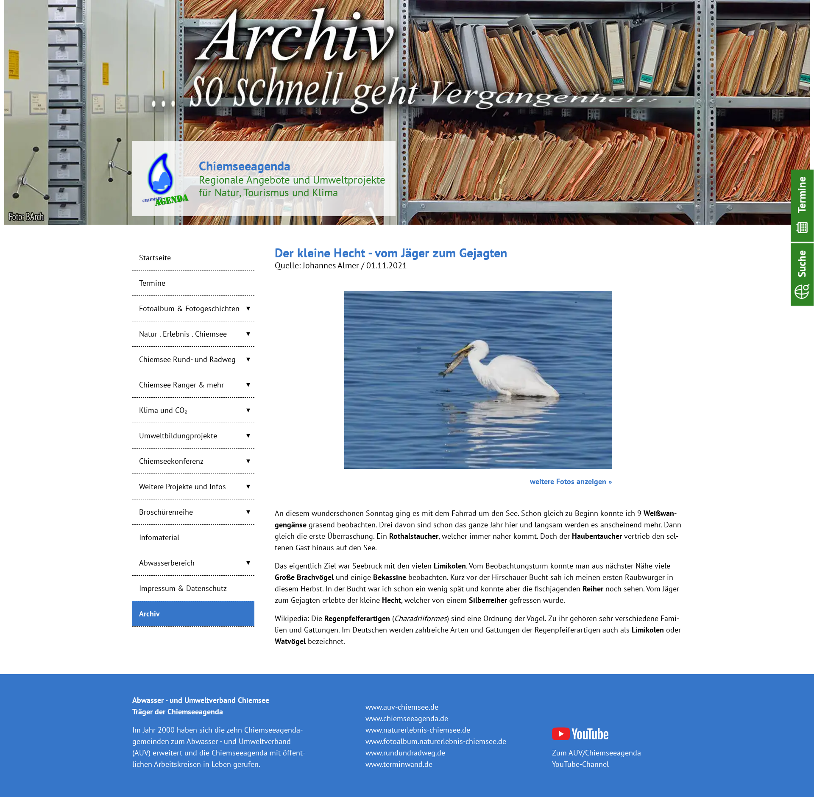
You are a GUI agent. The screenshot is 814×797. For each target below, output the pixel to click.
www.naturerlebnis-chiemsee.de (417, 730)
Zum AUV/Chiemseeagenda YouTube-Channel (596, 758)
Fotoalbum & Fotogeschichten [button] (189, 308)
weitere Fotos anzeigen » (571, 481)
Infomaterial (159, 537)
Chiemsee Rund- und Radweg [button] (187, 359)
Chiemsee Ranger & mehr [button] (181, 385)
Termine (801, 194)
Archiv (149, 614)
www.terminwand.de (398, 764)
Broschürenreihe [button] (166, 512)
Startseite (155, 257)
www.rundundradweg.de (405, 753)
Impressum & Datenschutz (183, 588)
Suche (801, 263)
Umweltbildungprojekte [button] (178, 435)
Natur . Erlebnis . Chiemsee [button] (183, 334)
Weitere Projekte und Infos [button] (182, 486)
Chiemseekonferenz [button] (171, 461)
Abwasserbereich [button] (167, 563)
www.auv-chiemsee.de (401, 707)
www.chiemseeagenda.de (406, 718)
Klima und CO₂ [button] (163, 410)
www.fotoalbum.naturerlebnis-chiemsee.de (435, 741)
